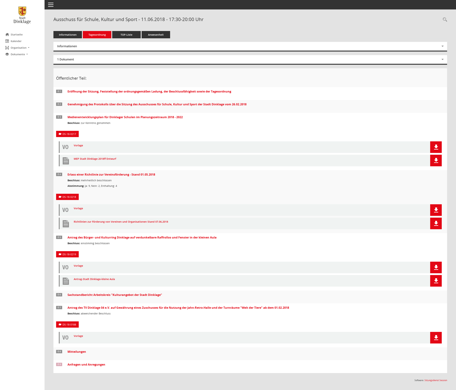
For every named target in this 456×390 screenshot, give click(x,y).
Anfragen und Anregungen (86, 364)
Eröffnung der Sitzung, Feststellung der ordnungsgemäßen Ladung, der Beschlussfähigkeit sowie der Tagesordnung (149, 91)
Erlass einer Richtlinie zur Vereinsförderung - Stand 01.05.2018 (111, 174)
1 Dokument (65, 59)
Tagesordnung (97, 34)
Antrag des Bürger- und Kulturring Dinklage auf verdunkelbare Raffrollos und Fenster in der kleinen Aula (142, 237)
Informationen (68, 34)
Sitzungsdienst (435, 380)
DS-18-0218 (69, 197)
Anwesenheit (156, 34)
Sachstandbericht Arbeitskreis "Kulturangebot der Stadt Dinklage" (115, 295)
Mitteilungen (77, 352)
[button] (22, 47)
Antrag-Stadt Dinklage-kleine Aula (94, 279)
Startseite (17, 34)
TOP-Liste (126, 34)
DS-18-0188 (69, 324)
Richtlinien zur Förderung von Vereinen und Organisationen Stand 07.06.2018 (121, 221)
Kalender (16, 41)
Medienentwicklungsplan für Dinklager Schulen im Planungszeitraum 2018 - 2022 (125, 117)
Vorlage (78, 145)
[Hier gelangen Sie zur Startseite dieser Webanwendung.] (22, 15)
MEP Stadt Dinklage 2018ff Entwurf (95, 158)
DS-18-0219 (69, 254)
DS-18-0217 (69, 134)
